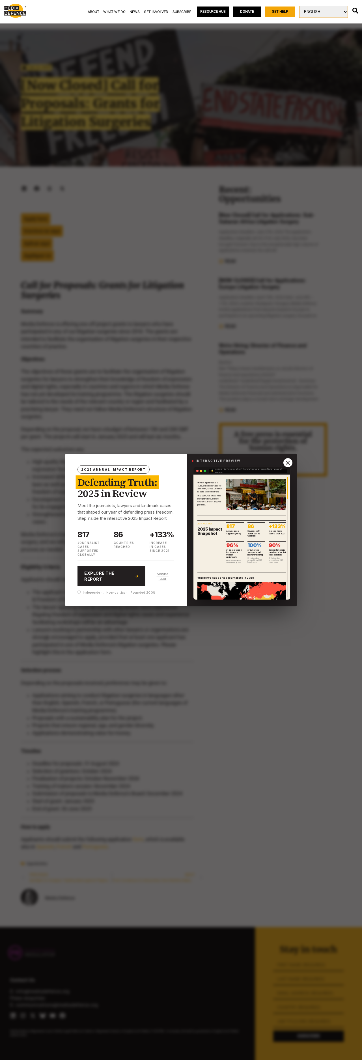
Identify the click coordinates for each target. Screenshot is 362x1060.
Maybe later (163, 576)
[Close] (287, 462)
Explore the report (99, 576)
